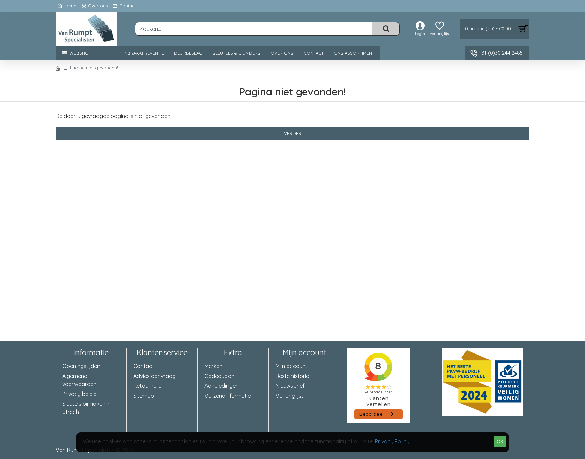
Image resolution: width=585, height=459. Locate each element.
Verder (292, 133)
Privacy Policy (392, 441)
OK (500, 441)
